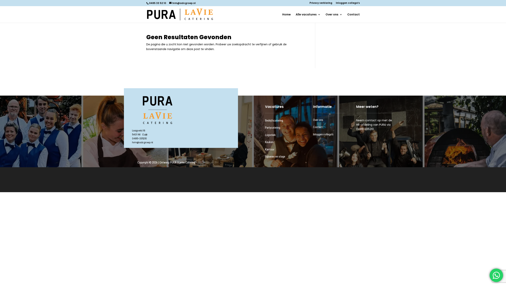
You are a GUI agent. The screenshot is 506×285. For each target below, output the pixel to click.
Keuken (269, 142)
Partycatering (272, 127)
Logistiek (270, 135)
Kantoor (269, 149)
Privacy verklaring (321, 3)
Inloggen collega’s (348, 3)
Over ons (332, 14)
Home (286, 14)
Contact (353, 14)
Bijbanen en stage (275, 156)
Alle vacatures (306, 14)
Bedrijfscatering (274, 120)
